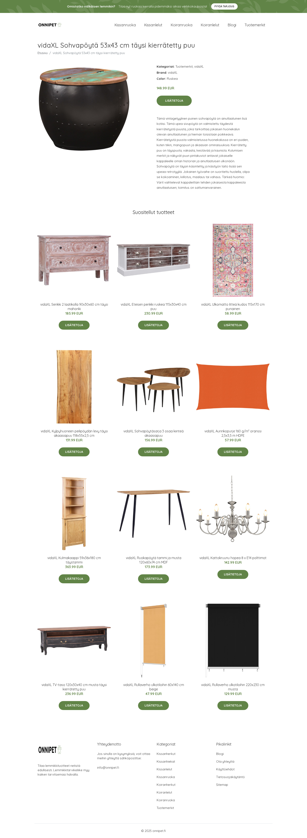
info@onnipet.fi (108, 768)
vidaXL (199, 66)
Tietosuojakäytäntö (230, 777)
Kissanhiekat (166, 761)
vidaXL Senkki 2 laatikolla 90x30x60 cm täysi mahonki (74, 306)
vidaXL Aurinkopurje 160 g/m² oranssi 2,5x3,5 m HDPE (232, 433)
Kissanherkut (166, 754)
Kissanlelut (153, 25)
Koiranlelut (210, 25)
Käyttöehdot (225, 769)
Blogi (232, 25)
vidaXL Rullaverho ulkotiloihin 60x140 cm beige (153, 687)
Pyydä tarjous (224, 6)
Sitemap (222, 785)
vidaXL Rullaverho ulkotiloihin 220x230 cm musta (233, 687)
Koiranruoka (181, 25)
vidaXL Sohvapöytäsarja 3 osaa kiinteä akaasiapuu (153, 433)
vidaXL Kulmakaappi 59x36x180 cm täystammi (74, 560)
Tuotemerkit (255, 25)
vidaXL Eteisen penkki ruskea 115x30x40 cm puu (153, 306)
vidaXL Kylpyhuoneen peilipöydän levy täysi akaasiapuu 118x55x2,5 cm (74, 433)
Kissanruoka (125, 25)
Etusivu (43, 53)
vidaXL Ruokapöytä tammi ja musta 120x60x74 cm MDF (153, 560)
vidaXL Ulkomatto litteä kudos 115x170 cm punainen (233, 306)
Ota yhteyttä (225, 761)
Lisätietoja (174, 101)
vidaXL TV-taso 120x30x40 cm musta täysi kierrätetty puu (74, 687)
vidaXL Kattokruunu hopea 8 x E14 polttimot (232, 558)
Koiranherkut (166, 785)
